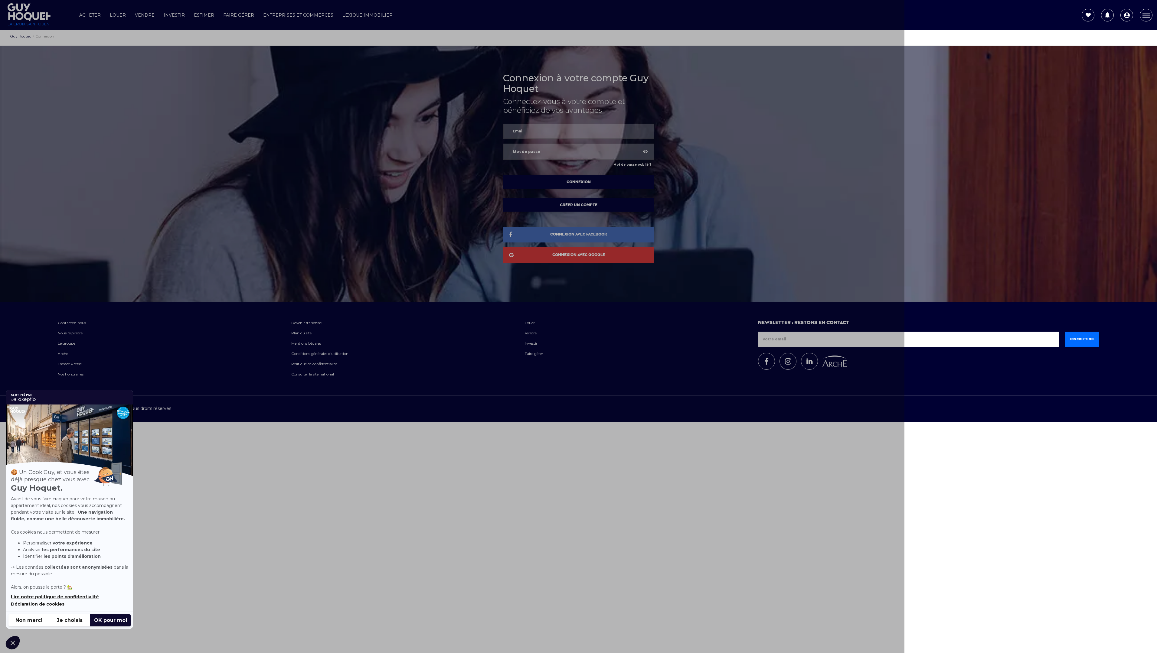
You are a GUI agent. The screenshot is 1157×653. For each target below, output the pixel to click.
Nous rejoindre (70, 333)
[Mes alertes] (1107, 15)
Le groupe (66, 343)
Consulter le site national (312, 374)
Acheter (90, 15)
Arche (63, 353)
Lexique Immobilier (367, 15)
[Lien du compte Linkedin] (809, 361)
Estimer (204, 15)
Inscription (1082, 339)
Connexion (579, 182)
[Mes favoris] (1088, 15)
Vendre (145, 15)
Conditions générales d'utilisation (319, 353)
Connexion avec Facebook (578, 234)
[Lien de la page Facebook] (766, 361)
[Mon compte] (1126, 15)
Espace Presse (70, 364)
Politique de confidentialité (314, 364)
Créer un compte (578, 204)
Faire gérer (238, 15)
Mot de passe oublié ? (632, 165)
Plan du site (301, 333)
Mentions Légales (306, 343)
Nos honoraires (70, 374)
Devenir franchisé (306, 322)
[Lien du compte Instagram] (788, 361)
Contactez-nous (72, 322)
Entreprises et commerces (298, 15)
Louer (118, 15)
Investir (174, 15)
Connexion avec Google (578, 254)
